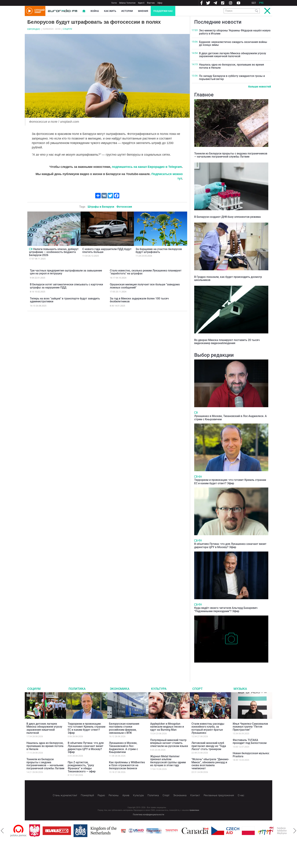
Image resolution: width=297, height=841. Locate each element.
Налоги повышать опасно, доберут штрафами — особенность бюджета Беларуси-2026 (54, 252)
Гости (114, 3)
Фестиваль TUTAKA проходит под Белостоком (250, 741)
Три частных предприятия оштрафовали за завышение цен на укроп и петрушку (66, 272)
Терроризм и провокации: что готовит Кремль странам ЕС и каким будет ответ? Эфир (230, 481)
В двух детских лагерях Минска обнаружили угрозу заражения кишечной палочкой (232, 55)
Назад (2, 830)
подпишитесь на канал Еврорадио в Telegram (147, 167)
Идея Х (141, 3)
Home (83, 11)
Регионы (114, 795)
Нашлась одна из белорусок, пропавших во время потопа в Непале (231, 66)
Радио (101, 795)
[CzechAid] (206, 830)
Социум (67, 29)
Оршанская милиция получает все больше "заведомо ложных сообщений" (145, 286)
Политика (77, 689)
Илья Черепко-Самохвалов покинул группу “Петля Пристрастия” (250, 726)
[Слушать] (200, 476)
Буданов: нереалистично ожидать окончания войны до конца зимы (233, 43)
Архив (125, 795)
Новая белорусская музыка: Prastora (251, 755)
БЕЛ (254, 2)
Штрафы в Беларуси (101, 206)
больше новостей (259, 86)
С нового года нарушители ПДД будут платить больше (106, 250)
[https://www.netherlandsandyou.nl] (77, 830)
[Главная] (62, 11)
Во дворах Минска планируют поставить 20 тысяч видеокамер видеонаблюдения (227, 341)
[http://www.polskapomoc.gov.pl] (286, 831)
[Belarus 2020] (38, 830)
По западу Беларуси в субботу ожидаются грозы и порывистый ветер (232, 77)
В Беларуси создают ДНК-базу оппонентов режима (227, 216)
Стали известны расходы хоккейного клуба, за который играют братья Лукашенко (207, 728)
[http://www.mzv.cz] (152, 830)
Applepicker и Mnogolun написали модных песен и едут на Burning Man (167, 726)
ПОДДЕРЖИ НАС (163, 11)
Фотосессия (124, 206)
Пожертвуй (87, 795)
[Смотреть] (30, 249)
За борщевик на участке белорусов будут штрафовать (159, 250)
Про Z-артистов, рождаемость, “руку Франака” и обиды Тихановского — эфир (82, 767)
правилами (194, 810)
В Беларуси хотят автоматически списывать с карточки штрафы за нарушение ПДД (66, 286)
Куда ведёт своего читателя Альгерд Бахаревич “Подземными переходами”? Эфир (225, 609)
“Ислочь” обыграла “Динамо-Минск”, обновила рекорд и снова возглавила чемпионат (210, 764)
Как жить (110, 11)
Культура (159, 689)
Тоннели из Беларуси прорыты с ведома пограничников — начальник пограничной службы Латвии (230, 155)
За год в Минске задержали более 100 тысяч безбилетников (139, 300)
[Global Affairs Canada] (176, 830)
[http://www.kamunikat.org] (134, 830)
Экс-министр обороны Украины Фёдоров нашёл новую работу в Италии (235, 32)
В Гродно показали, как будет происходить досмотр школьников (228, 278)
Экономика (119, 689)
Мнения (143, 11)
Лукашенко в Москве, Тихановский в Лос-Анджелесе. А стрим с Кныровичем (123, 747)
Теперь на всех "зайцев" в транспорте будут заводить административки (65, 300)
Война (95, 11)
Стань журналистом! (65, 795)
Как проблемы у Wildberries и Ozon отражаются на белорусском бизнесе (127, 765)
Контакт (195, 795)
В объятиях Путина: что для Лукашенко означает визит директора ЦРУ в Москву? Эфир (230, 545)
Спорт (197, 689)
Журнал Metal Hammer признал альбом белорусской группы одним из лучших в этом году (168, 761)
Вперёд (294, 830)
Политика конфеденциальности (148, 814)
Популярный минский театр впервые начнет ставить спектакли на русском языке (169, 743)
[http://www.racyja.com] (104, 831)
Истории (127, 11)
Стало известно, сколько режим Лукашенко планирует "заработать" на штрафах (146, 272)
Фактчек (151, 3)
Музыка (240, 689)
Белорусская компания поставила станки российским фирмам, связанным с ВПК (124, 728)
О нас (241, 795)
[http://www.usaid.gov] (117, 830)
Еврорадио (33, 29)
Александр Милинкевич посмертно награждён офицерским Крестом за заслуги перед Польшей (231, 667)
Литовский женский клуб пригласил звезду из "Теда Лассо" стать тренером (208, 746)
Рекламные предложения (219, 795)
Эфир (159, 3)
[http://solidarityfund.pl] (257, 830)
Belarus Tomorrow (127, 3)
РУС (261, 2)
